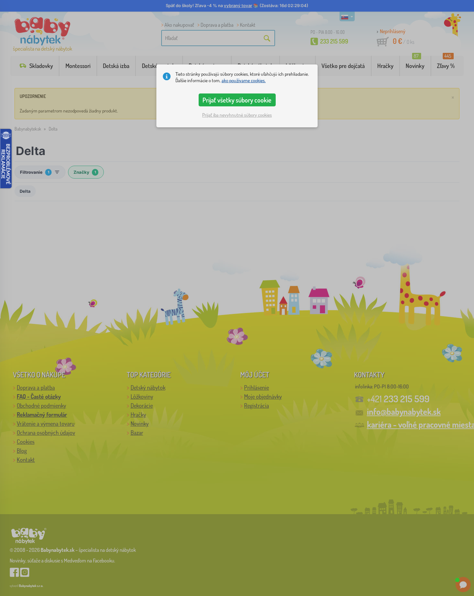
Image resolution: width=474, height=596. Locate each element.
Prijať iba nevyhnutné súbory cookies (237, 115)
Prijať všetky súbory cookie (237, 100)
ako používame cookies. (244, 80)
